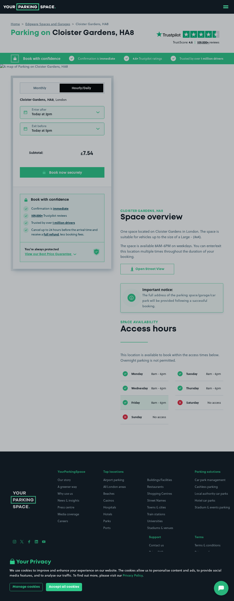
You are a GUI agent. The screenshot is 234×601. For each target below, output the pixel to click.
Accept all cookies (64, 586)
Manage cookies (26, 586)
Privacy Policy (133, 575)
